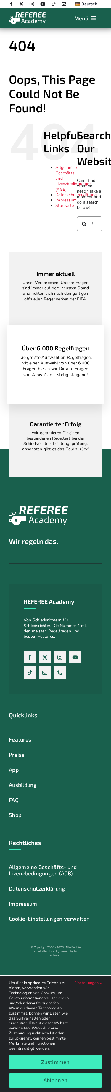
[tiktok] (53, 4)
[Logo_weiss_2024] (27, 14)
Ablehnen (55, 1080)
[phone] (60, 672)
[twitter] (21, 4)
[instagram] (32, 4)
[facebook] (11, 4)
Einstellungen (87, 983)
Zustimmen (55, 1062)
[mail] (64, 4)
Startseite (64, 205)
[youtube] (42, 4)
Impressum (66, 200)
